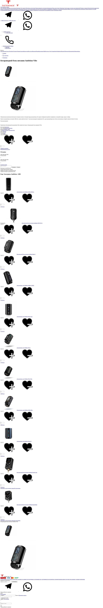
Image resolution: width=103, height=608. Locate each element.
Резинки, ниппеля (84, 8)
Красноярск (41, 51)
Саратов (22, 51)
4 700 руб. (2, 269)
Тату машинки (3, 8)
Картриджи (49, 8)
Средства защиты (43, 9)
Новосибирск (77, 51)
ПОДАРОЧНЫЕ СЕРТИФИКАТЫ (34, 579)
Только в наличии (8, 128)
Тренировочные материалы (79, 9)
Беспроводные (12, 130)
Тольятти (15, 51)
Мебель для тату (70, 9)
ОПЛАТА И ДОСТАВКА (8, 46)
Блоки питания (5, 130)
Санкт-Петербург (9, 51)
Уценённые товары (58, 10)
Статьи (7, 7)
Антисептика (12, 9)
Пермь (37, 51)
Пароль (20, 595)
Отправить (14, 167)
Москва (2, 51)
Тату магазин (3, 7)
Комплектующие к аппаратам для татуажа (34, 10)
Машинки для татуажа (11, 8)
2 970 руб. (2, 206)
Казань (5, 51)
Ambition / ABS (7, 129)
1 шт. (5, 132)
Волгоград (30, 51)
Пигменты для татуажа (30, 8)
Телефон (2, 595)
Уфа (44, 51)
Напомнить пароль (22, 595)
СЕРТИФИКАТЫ (45, 579)
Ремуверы (65, 9)
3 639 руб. (2, 237)
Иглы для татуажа (55, 8)
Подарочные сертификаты (20, 10)
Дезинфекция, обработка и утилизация (55, 9)
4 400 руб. (2, 393)
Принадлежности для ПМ (91, 9)
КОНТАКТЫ (8, 48)
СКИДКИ (7, 47)
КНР (4, 133)
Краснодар (26, 51)
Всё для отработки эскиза (48, 10)
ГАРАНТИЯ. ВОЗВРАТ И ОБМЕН (20, 579)
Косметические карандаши (93, 8)
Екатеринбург (72, 51)
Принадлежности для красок (41, 8)
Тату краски (23, 8)
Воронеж (34, 51)
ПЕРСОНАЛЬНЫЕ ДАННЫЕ (73, 579)
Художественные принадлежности (7, 10)
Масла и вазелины (19, 9)
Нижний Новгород (65, 51)
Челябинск (59, 51)
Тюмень (18, 51)
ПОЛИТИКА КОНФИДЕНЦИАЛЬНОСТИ (58, 579)
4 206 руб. (2, 487)
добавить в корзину (4, 148)
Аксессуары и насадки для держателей (72, 8)
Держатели (62, 8)
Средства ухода (26, 9)
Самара (53, 51)
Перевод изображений (5, 9)
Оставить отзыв (3, 164)
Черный (4, 131)
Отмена (18, 167)
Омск (56, 51)
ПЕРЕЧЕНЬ (82, 579)
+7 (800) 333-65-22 (4, 20)
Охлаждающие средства (34, 9)
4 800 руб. (2, 424)
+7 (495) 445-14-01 (12, 20)
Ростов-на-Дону (48, 51)
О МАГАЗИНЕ (3, 579)
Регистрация (3, 594)
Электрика (18, 8)
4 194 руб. (2, 300)
